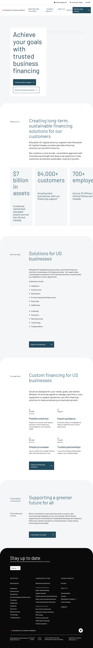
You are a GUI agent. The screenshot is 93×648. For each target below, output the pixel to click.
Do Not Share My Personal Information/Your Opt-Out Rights (54, 638)
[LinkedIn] (81, 630)
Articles (63, 583)
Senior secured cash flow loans (46, 599)
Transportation (15, 617)
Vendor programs (41, 623)
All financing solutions (43, 583)
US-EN (88, 2)
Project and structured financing (46, 596)
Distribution (14, 594)
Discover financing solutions (25, 90)
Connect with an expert (23, 82)
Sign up (13, 568)
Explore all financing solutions (38, 466)
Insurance (13, 609)
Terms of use (39, 638)
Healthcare (14, 603)
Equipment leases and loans (45, 612)
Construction (14, 591)
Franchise (13, 600)
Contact (69, 10)
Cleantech (13, 588)
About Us (61, 9)
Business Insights (49, 10)
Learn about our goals (38, 535)
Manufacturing (15, 612)
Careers (63, 596)
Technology (14, 615)
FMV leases (39, 615)
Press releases (66, 602)
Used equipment (61, 2)
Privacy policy (33, 638)
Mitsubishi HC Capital (68, 599)
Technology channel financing (45, 602)
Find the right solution (78, 10)
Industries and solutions (33, 10)
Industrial (13, 606)
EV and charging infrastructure (20, 597)
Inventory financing (42, 618)
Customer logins (77, 2)
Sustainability (65, 593)
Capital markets (41, 593)
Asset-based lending (42, 590)
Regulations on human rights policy (75, 638)
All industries (14, 583)
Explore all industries (38, 344)
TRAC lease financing (42, 621)
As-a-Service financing (43, 609)
